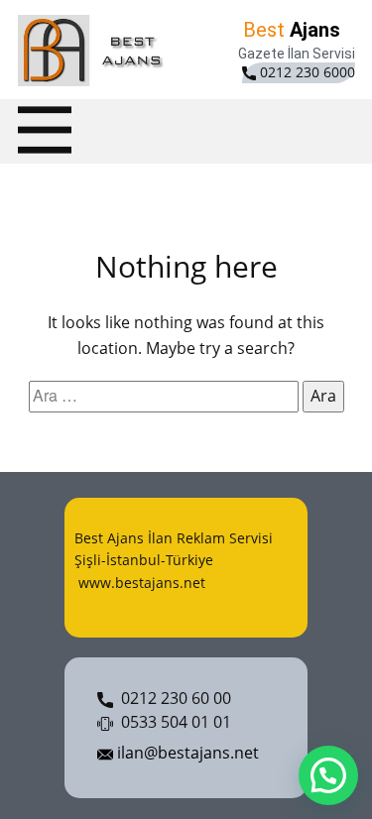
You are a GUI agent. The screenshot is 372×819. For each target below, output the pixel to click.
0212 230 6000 (305, 71)
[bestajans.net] (95, 50)
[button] (328, 775)
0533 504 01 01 (172, 722)
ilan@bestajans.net (186, 752)
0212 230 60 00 (172, 698)
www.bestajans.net (139, 582)
